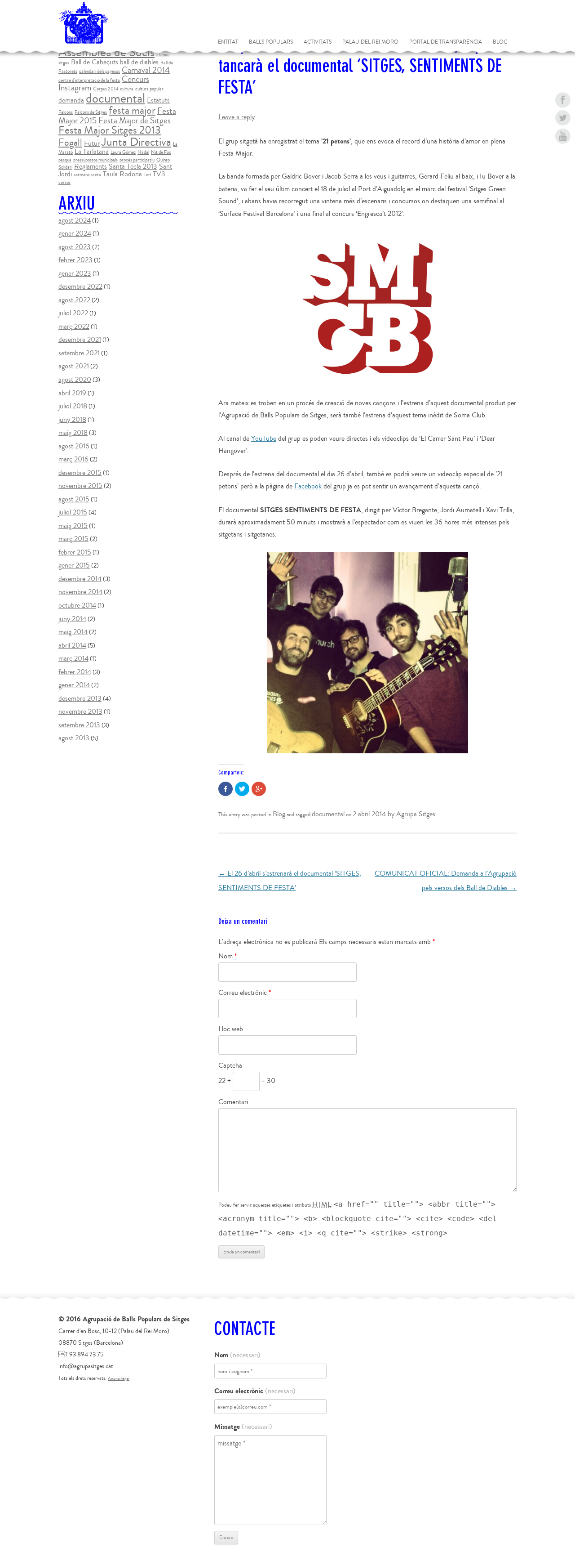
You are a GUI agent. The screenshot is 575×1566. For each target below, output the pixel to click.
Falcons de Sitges (91, 112)
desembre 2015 (80, 473)
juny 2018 (72, 420)
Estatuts (158, 100)
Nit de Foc (161, 152)
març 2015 (73, 539)
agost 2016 (73, 446)
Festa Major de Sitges (134, 120)
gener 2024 (74, 233)
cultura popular (149, 88)
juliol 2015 (72, 512)
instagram (563, 154)
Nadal (143, 152)
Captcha (230, 1065)
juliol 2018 (72, 406)
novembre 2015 (80, 486)
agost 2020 (74, 380)
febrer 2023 (75, 260)
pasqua (64, 160)
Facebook (308, 486)
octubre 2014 (77, 605)
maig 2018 (73, 433)
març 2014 (73, 658)
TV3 (159, 174)
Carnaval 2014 (146, 70)
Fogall (70, 142)
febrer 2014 (74, 672)
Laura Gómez (123, 152)
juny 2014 (72, 619)
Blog (500, 42)
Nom (227, 956)
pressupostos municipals (95, 160)
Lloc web (230, 1029)
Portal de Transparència (445, 42)
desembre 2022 (80, 286)
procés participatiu (137, 160)
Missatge (243, 1426)
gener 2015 (74, 565)
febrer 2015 (74, 552)
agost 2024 (74, 220)
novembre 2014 (80, 592)
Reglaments (90, 166)
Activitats (318, 42)
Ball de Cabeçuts (94, 62)
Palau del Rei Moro (370, 42)
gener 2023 (74, 273)
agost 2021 (73, 366)
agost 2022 (74, 300)
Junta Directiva (136, 142)
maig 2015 (73, 526)
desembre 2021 (79, 340)
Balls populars (271, 42)
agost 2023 (74, 247)
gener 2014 (74, 685)
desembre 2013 (80, 698)
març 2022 (73, 326)
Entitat (228, 42)
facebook (563, 100)
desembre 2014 (80, 579)
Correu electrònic (244, 993)
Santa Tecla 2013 (133, 166)
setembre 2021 (79, 353)
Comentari (233, 1102)
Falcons (65, 112)
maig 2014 (73, 632)
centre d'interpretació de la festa (89, 80)
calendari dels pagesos (99, 71)
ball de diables (139, 62)
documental (328, 814)
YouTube (263, 438)
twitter (563, 118)
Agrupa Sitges (415, 814)
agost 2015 (73, 499)
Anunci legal (118, 1378)
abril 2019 (72, 393)
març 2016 (73, 459)
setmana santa (87, 174)
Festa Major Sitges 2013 (109, 130)
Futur (92, 143)
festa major (132, 110)
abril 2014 (72, 645)
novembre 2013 (80, 711)
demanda (71, 100)
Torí (147, 174)
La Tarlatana (92, 152)
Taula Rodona (122, 174)
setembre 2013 (79, 725)
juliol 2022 (73, 313)
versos (64, 182)
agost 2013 (73, 738)
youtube (563, 136)
